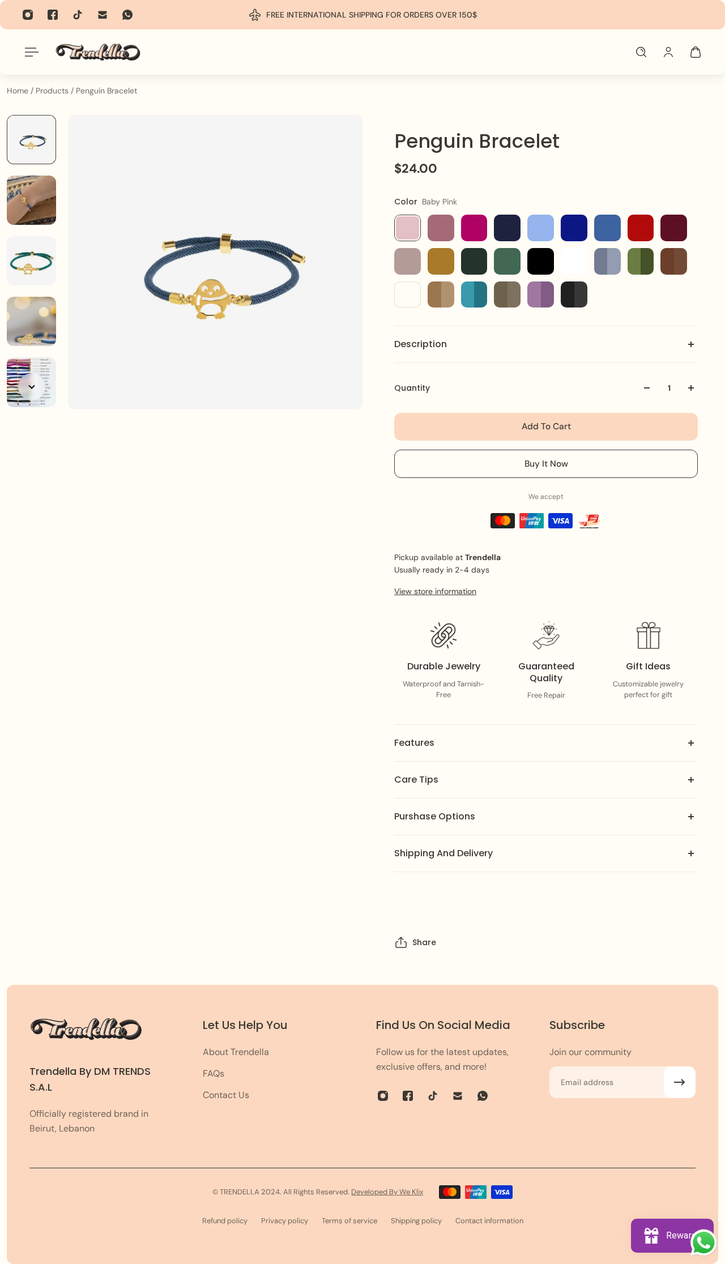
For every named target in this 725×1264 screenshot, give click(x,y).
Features (414, 742)
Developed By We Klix (387, 1192)
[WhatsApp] (127, 14)
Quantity (412, 388)
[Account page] (668, 52)
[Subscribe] (680, 1082)
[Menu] (29, 52)
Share (424, 942)
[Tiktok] (77, 14)
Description (420, 344)
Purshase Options (434, 816)
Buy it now (546, 463)
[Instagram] (27, 14)
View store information (435, 591)
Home (19, 91)
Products (53, 91)
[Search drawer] (641, 52)
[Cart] (695, 52)
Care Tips (416, 779)
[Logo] (98, 52)
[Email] (102, 14)
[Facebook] (52, 14)
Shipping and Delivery (443, 853)
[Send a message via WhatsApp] (703, 1242)
